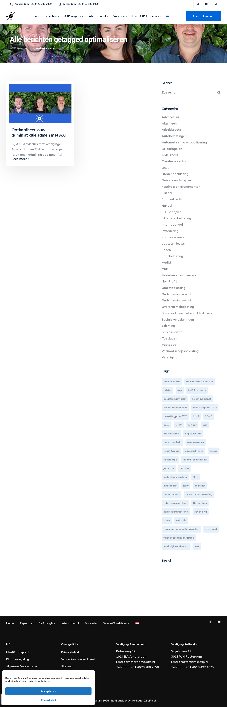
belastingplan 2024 (205, 407)
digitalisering (193, 433)
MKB (165, 269)
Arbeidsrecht (171, 129)
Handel (167, 205)
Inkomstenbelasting (176, 218)
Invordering (170, 231)
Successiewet (172, 332)
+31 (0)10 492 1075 (200, 667)
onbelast (199, 485)
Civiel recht (170, 155)
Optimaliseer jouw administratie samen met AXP (39, 132)
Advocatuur (170, 117)
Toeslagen (169, 338)
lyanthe (184, 468)
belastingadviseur (175, 398)
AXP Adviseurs (197, 390)
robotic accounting (175, 503)
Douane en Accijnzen (177, 180)
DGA (165, 167)
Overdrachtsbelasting (178, 307)
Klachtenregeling (17, 659)
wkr (197, 546)
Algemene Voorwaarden (22, 666)
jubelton (169, 468)
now (186, 485)
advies (167, 390)
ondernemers (172, 494)
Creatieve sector (174, 161)
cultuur (192, 424)
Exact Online (171, 451)
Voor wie (119, 16)
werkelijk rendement (176, 546)
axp (179, 390)
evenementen (195, 442)
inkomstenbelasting (195, 459)
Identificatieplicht (17, 652)
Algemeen (169, 123)
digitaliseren (171, 433)
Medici (166, 262)
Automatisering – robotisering (184, 142)
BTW (178, 424)
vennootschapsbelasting (179, 537)
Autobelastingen (174, 136)
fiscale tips (170, 459)
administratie (172, 381)
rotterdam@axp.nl (194, 662)
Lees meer (19, 158)
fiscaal (213, 451)
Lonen (166, 250)
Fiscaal (167, 193)
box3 (167, 424)
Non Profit (169, 281)
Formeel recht (172, 199)
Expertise (51, 16)
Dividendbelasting (175, 174)
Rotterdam (200, 503)
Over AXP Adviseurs (145, 16)
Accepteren (48, 691)
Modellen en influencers (179, 275)
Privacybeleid (48, 699)
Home (35, 16)
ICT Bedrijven (171, 212)
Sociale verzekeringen (178, 319)
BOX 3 (208, 416)
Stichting (168, 325)
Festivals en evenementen (181, 186)
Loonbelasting (172, 256)
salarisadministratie (176, 511)
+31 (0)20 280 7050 (145, 667)
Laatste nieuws (173, 243)
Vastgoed (169, 344)
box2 (196, 416)
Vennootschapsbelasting (180, 351)
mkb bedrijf (170, 485)
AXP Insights (72, 16)
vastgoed (211, 529)
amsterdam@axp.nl (140, 662)
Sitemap (66, 666)
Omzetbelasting (174, 288)
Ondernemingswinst (176, 300)
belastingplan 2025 (175, 416)
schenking (200, 511)
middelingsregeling (175, 477)
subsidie (181, 520)
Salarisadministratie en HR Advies (187, 313)
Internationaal (172, 224)
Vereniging (169, 357)
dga (205, 424)
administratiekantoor (199, 381)
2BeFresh (150, 700)
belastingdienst (201, 398)
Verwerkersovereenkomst (78, 659)
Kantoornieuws (173, 237)
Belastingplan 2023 (175, 407)
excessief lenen (194, 451)
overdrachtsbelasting (199, 494)
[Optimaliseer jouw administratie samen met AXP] (40, 101)
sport (167, 520)
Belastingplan (172, 149)
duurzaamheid (172, 442)
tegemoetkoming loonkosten (181, 529)
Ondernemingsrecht (176, 294)
